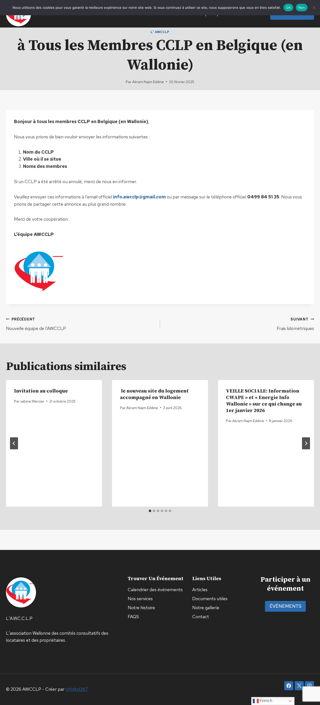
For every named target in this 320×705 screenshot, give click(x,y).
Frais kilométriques (295, 324)
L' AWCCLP (160, 32)
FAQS (133, 616)
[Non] (313, 7)
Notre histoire (141, 607)
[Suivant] (306, 443)
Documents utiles (210, 598)
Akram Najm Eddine (148, 81)
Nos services (140, 598)
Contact (200, 616)
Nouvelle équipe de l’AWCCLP (36, 324)
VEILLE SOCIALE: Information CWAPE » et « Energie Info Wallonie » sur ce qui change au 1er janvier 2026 (264, 401)
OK (288, 8)
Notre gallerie (205, 607)
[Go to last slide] (14, 443)
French (265, 700)
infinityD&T (77, 689)
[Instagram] (309, 685)
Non (301, 8)
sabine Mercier (32, 401)
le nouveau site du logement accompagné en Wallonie (154, 394)
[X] (299, 685)
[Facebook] (288, 685)
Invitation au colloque (41, 391)
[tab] (150, 511)
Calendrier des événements (155, 589)
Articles (200, 589)
